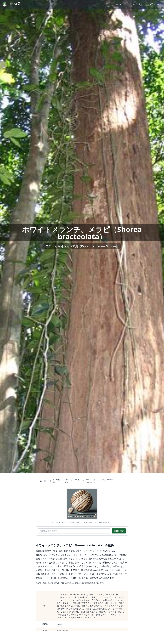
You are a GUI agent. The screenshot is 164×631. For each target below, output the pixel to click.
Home (45, 481)
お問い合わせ (155, 4)
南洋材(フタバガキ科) (72, 480)
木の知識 (136, 4)
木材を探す (119, 531)
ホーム (119, 4)
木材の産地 (56, 480)
